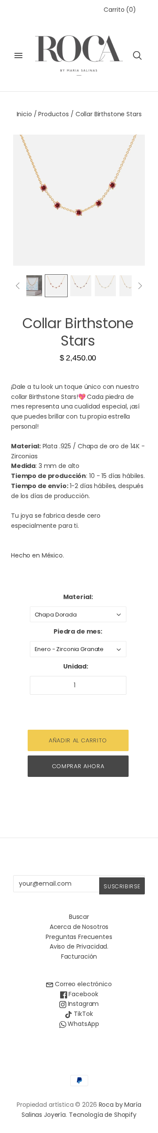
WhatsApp (82, 1023)
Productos (53, 114)
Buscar (79, 916)
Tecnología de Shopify (102, 1114)
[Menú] (18, 55)
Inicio (24, 114)
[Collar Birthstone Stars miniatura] (31, 285)
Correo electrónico (82, 984)
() (120, 9)
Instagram (82, 1003)
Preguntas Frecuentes (79, 936)
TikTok (82, 1013)
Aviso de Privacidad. (79, 946)
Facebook (82, 994)
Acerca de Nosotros (79, 926)
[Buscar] (137, 55)
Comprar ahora (78, 766)
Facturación (79, 956)
